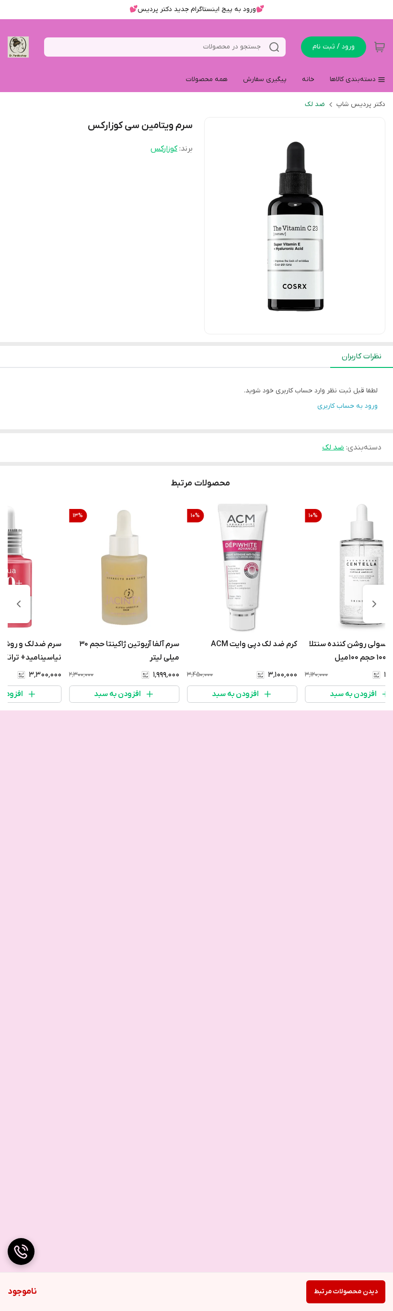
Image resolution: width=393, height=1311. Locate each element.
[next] (18, 604)
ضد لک (315, 104)
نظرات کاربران (361, 356)
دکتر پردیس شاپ (360, 104)
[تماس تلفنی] (21, 1251)
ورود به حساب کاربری (347, 406)
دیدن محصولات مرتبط (346, 1291)
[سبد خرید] (379, 47)
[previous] (374, 604)
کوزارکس (163, 149)
